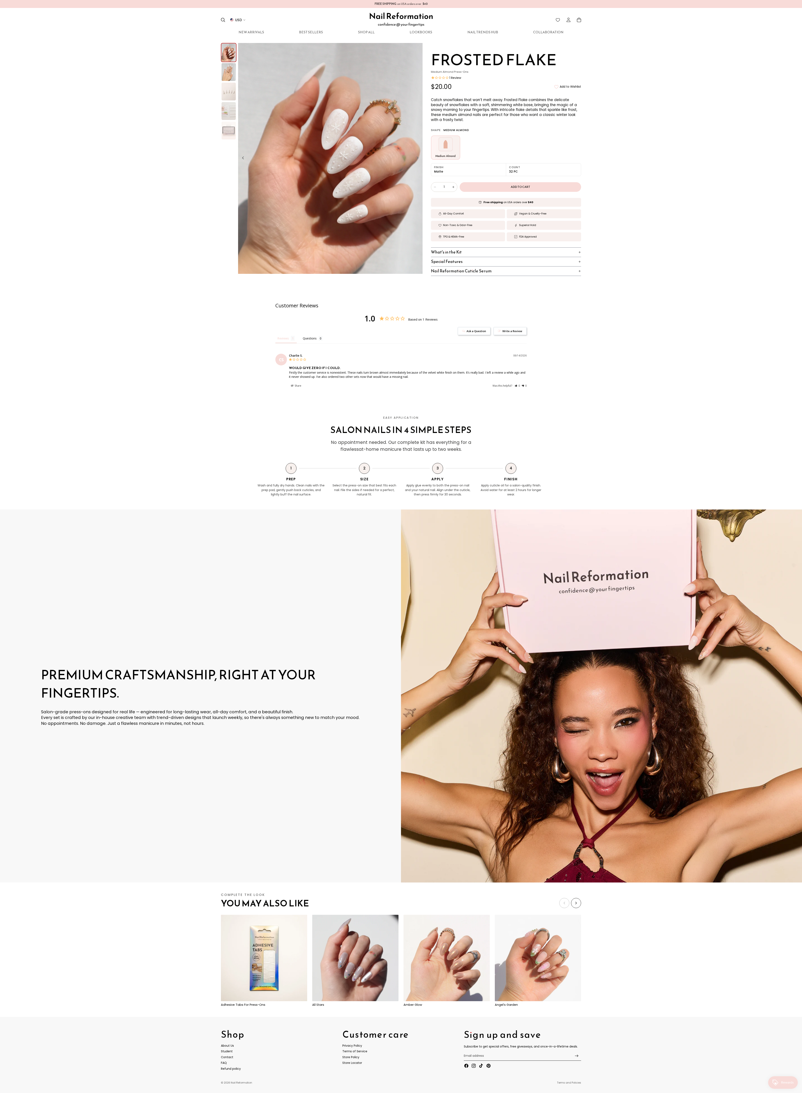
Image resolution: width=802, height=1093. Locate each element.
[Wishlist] (558, 20)
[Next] (576, 903)
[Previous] (564, 903)
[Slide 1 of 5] (229, 52)
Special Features (447, 261)
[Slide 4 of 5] (229, 111)
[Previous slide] (242, 158)
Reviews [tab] (283, 338)
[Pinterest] (488, 1065)
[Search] (223, 20)
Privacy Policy (352, 1045)
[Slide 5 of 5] (229, 130)
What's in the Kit (446, 252)
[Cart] (579, 20)
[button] (517, 385)
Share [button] (297, 385)
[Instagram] (473, 1065)
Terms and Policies (569, 1082)
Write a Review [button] (512, 331)
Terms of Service (354, 1051)
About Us (227, 1045)
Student (227, 1051)
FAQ (224, 1063)
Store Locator (352, 1063)
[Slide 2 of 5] (229, 72)
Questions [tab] (310, 338)
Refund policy (231, 1069)
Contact (227, 1057)
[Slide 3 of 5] (229, 91)
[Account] (568, 20)
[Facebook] (466, 1065)
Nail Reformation (241, 1082)
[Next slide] (419, 158)
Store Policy (350, 1057)
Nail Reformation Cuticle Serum (461, 271)
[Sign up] (576, 1055)
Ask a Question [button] (476, 331)
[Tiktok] (481, 1065)
